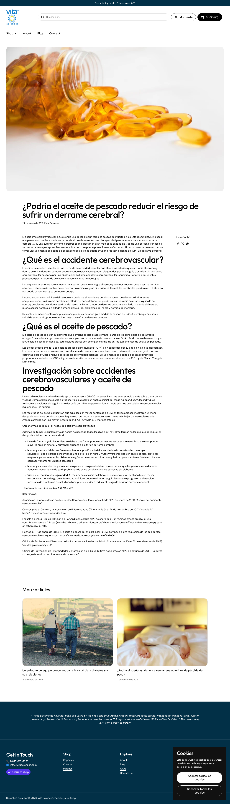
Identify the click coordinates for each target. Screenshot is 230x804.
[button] (209, 17)
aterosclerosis (143, 416)
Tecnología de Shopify (66, 798)
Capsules (68, 760)
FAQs (123, 768)
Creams (67, 764)
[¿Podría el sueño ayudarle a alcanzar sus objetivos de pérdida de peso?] (162, 632)
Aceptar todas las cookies (199, 777)
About (123, 760)
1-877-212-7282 (19, 761)
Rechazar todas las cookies (199, 790)
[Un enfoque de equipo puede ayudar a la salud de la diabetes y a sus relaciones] (67, 632)
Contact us (126, 773)
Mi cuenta (186, 17)
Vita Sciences (45, 798)
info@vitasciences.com (23, 765)
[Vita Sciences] (12, 17)
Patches (67, 768)
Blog (122, 764)
